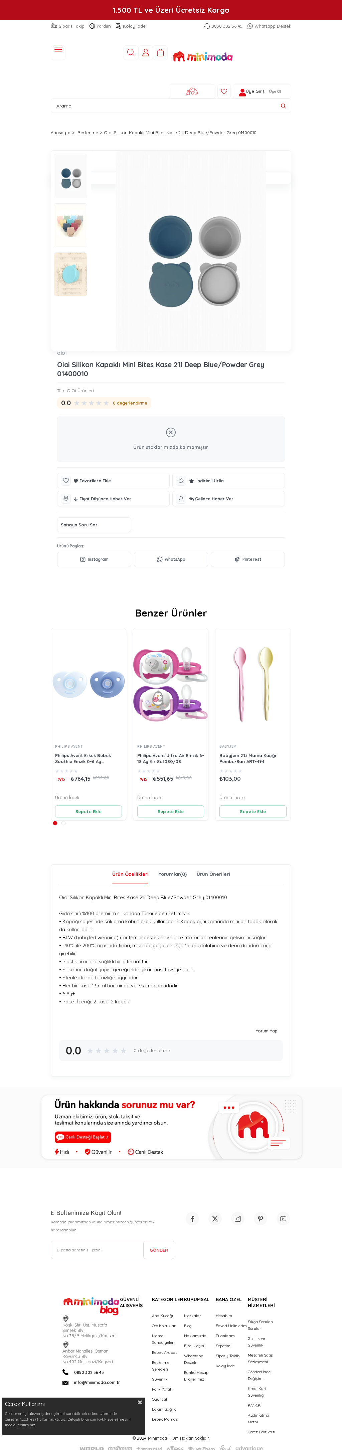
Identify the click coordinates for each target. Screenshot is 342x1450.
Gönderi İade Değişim (259, 1375)
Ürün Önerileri (213, 874)
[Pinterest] (248, 559)
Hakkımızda (195, 1335)
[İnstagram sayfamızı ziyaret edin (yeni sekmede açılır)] (237, 1218)
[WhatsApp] (171, 559)
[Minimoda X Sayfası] (215, 1218)
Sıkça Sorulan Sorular (260, 1325)
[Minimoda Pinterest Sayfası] (260, 1218)
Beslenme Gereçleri (160, 1366)
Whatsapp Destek (272, 26)
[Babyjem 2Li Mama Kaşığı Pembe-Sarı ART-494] (252, 684)
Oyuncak (160, 1399)
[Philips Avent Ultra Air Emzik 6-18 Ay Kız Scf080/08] (170, 684)
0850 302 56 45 (226, 26)
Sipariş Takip (71, 26)
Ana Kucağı (162, 1315)
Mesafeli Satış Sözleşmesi (260, 1358)
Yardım (104, 26)
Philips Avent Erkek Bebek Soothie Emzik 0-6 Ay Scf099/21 (83, 758)
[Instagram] (94, 559)
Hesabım (224, 1315)
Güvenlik (160, 1379)
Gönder (159, 1250)
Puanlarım (225, 1335)
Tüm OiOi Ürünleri (75, 390)
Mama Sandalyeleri (163, 1339)
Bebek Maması (165, 1419)
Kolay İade (134, 26)
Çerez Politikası (261, 1431)
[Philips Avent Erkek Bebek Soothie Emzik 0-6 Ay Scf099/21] (88, 684)
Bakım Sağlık (164, 1409)
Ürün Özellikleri (130, 874)
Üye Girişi (256, 91)
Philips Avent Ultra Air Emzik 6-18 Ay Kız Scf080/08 (170, 758)
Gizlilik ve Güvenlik (256, 1342)
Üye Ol (275, 91)
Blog (188, 1325)
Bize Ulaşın (194, 1345)
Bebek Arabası (165, 1352)
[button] (55, 823)
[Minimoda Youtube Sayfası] (283, 1218)
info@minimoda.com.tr (97, 1382)
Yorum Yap (267, 1030)
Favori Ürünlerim (231, 1325)
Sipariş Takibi (228, 1355)
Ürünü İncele (67, 797)
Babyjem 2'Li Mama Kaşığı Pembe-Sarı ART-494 (247, 758)
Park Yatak (162, 1389)
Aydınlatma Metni (258, 1418)
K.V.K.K (254, 1405)
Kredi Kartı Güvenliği (258, 1392)
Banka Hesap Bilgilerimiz (196, 1376)
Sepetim (223, 1345)
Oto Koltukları (164, 1325)
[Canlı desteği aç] (171, 1128)
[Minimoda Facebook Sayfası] (192, 1218)
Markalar (192, 1315)
